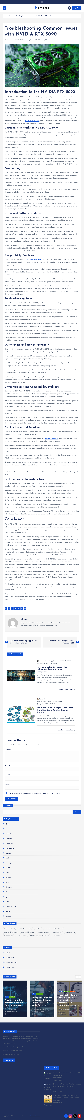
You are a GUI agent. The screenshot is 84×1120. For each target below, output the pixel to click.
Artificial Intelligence (12, 929)
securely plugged (51, 438)
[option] (15, 999)
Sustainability (70, 932)
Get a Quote (8, 1060)
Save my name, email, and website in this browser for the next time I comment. (34, 793)
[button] (76, 976)
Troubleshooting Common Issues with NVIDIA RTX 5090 (30, 16)
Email (7, 775)
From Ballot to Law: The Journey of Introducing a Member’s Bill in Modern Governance (66, 1098)
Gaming (8, 863)
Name (7, 765)
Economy (9, 838)
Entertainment (11, 848)
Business (56, 661)
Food (7, 858)
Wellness (46, 936)
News (7, 882)
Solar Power (57, 932)
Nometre (10, 40)
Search (9, 805)
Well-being (34, 936)
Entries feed (10, 957)
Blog (50, 661)
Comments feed (11, 962)
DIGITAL (8, 834)
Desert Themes (35, 1116)
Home (6, 16)
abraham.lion (43, 661)
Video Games (22, 936)
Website (7, 784)
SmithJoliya (42, 699)
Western (8, 916)
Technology (9, 936)
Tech (49, 701)
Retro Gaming (44, 932)
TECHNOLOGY (20, 40)
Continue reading (66, 689)
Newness (8, 877)
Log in (8, 952)
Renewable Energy (28, 932)
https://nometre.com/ (11, 1054)
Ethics (39, 929)
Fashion (8, 853)
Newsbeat (9, 887)
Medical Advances (11, 932)
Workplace (56, 936)
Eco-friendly (28, 929)
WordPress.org (10, 967)
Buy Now (77, 8)
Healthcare (59, 929)
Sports (8, 897)
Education (9, 843)
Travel (8, 911)
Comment (8, 749)
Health (8, 867)
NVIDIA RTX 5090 (32, 121)
